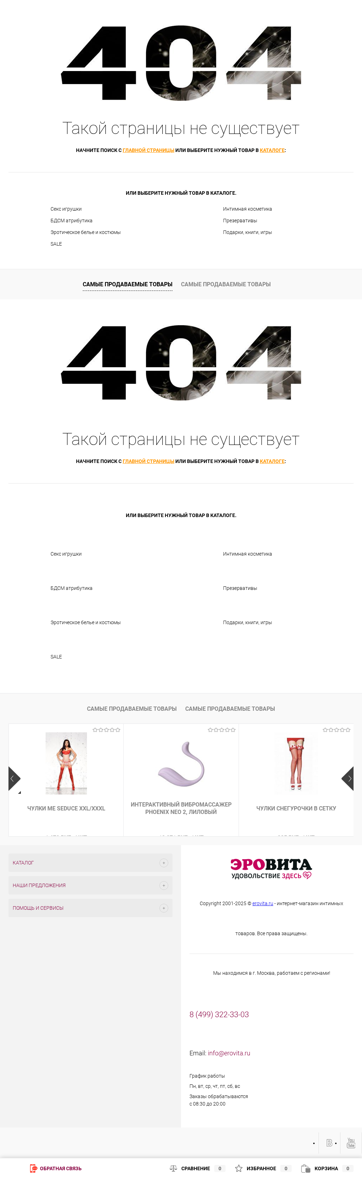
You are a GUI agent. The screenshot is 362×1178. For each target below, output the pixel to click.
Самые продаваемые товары (128, 284)
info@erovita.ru (229, 1053)
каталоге (272, 150)
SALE (56, 244)
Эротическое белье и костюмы (86, 232)
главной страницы (148, 150)
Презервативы (240, 220)
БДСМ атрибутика (72, 220)
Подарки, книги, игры (247, 232)
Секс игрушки (66, 209)
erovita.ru (262, 903)
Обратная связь (60, 1168)
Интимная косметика (247, 209)
